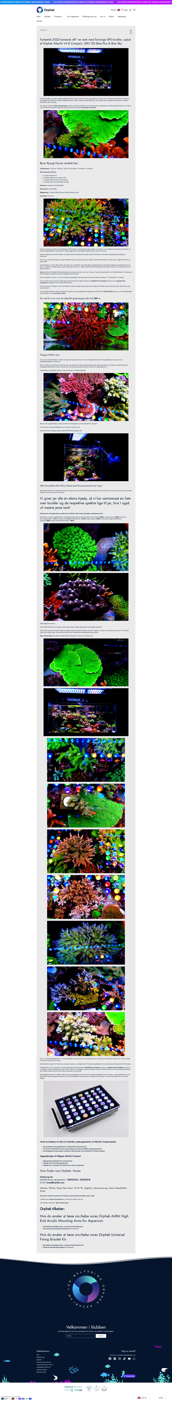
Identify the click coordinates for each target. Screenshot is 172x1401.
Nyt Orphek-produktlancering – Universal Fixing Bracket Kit (63, 1245)
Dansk (113, 10)
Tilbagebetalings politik (45, 1364)
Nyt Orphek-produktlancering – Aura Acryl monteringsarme (63, 1226)
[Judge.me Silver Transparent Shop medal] (97, 1388)
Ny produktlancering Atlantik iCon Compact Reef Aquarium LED (64, 1146)
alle (44, 1196)
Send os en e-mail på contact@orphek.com (122, 1355)
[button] (125, 10)
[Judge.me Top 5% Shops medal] (104, 1388)
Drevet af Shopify (15, 1396)
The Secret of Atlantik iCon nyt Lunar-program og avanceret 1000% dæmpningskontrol (72, 1149)
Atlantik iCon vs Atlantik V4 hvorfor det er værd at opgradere (63, 1165)
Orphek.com (41, 1357)
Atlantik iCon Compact (99, 281)
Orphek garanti (42, 1369)
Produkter (58, 16)
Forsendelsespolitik (44, 1367)
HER (96, 298)
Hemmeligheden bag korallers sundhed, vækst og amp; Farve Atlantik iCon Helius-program (74, 1151)
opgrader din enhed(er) (115, 1067)
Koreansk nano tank (88, 107)
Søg (38, 1355)
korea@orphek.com (55, 1182)
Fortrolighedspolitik (44, 1362)
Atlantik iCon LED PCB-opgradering (55, 1163)
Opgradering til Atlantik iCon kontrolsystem (57, 1161)
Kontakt (39, 1360)
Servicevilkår (41, 1372)
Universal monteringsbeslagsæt (54, 1247)
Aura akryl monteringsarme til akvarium (56, 1229)
